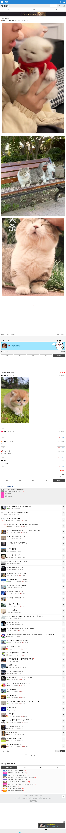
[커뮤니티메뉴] (2, 2)
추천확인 (3, 334)
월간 (41, 767)
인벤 (6, 2)
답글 (3, 428)
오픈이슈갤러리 (5, 6)
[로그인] (61, 2)
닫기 (64, 822)
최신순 (12, 372)
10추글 (58, 9)
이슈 (57, 767)
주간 (25, 767)
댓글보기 (59, 480)
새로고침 (63, 372)
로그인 (26, 795)
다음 (46, 355)
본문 (20, 355)
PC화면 (31, 795)
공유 (58, 334)
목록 (7, 355)
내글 (8, 9)
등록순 (8, 372)
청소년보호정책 (35, 798)
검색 (58, 751)
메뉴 (2, 351)
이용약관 (16, 798)
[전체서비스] (64, 2)
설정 (41, 795)
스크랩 (62, 334)
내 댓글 (33, 9)
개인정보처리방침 (25, 798)
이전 (33, 355)
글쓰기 (64, 6)
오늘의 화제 (9, 767)
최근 (3, 751)
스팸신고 (13, 334)
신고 (8, 334)
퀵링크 (36, 795)
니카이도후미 (5, 20)
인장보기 (6, 351)
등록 (63, 474)
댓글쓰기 (59, 355)
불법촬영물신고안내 (46, 798)
